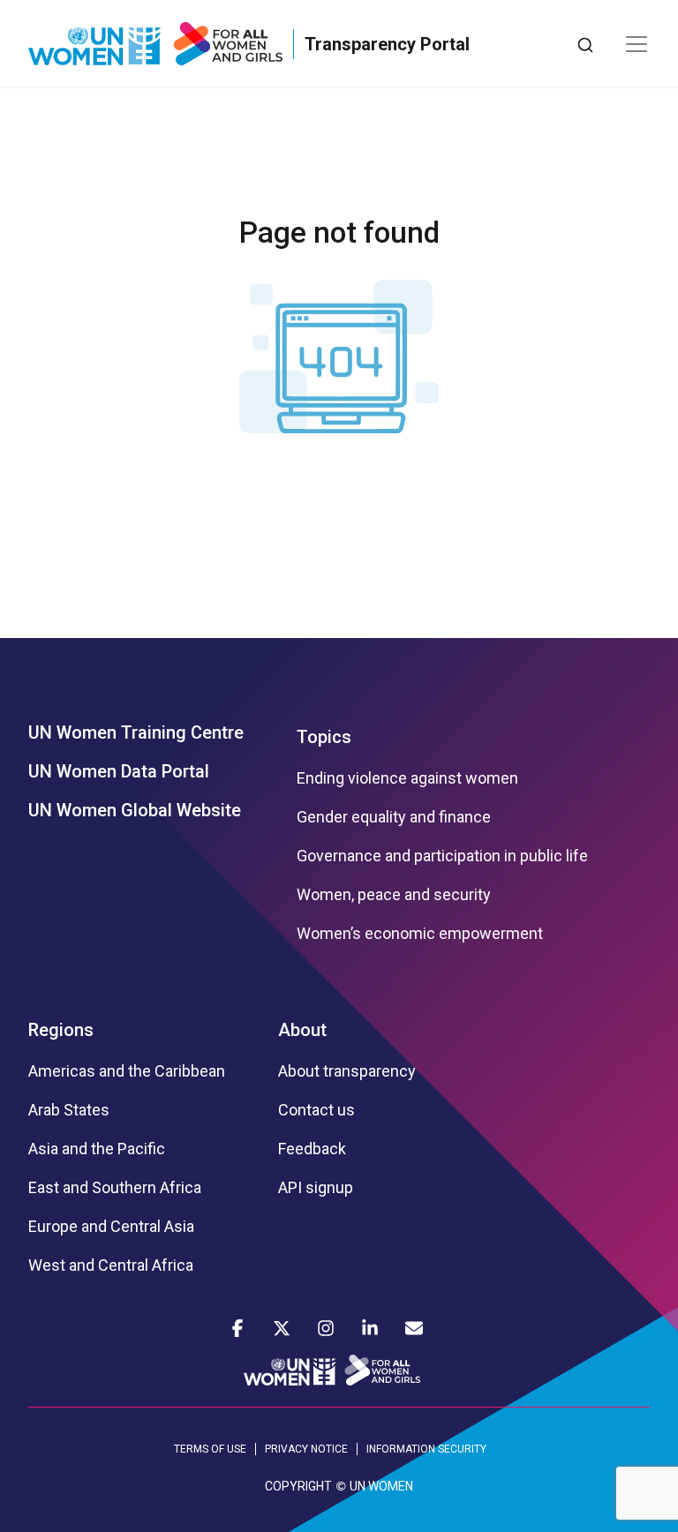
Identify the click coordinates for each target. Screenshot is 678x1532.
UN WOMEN (381, 1486)
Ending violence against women (407, 778)
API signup (315, 1188)
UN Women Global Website (134, 810)
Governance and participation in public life (442, 856)
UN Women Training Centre (136, 732)
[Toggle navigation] (636, 44)
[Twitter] (281, 1328)
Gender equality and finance (394, 817)
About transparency (347, 1071)
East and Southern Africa (114, 1188)
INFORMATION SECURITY (426, 1449)
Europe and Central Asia (111, 1226)
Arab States (68, 1110)
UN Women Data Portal (118, 771)
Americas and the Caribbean (126, 1071)
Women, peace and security (394, 895)
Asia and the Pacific (96, 1149)
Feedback (312, 1149)
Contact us (316, 1110)
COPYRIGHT (298, 1486)
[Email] (414, 1328)
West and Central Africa (110, 1265)
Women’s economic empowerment (420, 933)
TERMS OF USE (210, 1449)
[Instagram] (326, 1328)
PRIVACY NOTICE (306, 1449)
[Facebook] (237, 1328)
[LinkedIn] (370, 1328)
